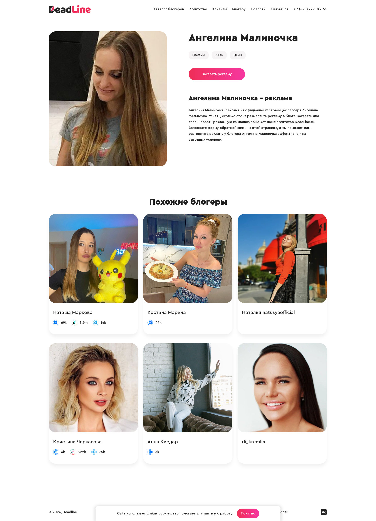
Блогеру (239, 9)
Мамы (237, 55)
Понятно (248, 513)
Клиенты (219, 9)
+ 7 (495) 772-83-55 (310, 9)
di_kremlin (253, 441)
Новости (258, 9)
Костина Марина (167, 312)
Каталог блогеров (168, 9)
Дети (219, 55)
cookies (164, 513)
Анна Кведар (163, 441)
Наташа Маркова (72, 312)
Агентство (198, 9)
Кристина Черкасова (77, 441)
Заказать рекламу (217, 74)
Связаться (279, 9)
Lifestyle (198, 55)
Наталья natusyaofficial (268, 312)
